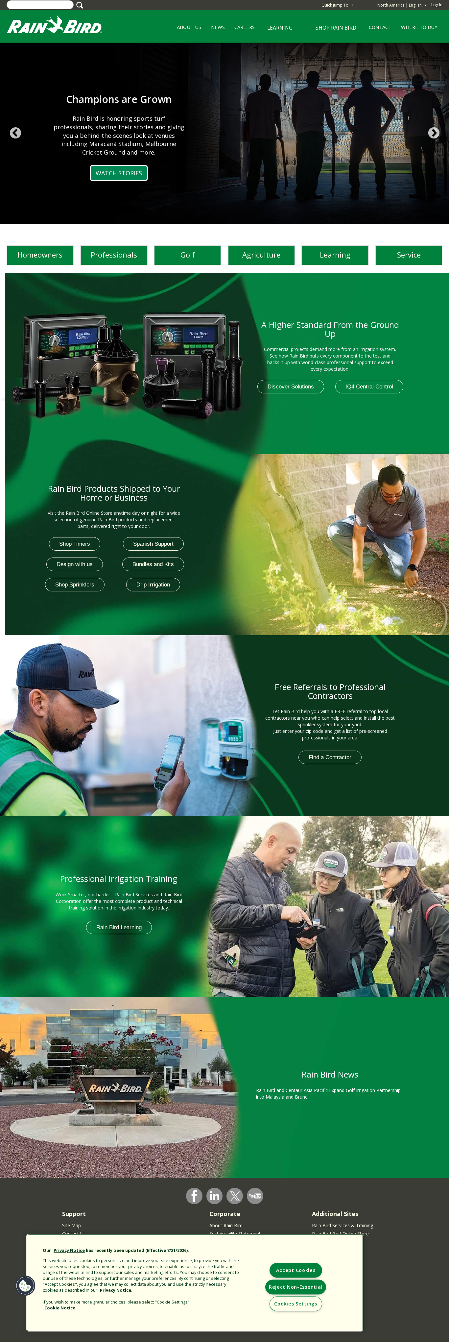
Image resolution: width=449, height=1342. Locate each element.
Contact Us (74, 1233)
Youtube (255, 1196)
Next (434, 133)
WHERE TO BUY (419, 27)
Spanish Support (153, 544)
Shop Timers (74, 544)
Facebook (194, 1196)
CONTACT (380, 27)
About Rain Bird (226, 1225)
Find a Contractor (330, 757)
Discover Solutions (291, 387)
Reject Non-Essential (295, 1287)
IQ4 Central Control (369, 387)
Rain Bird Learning (119, 927)
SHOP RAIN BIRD (336, 27)
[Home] (61, 26)
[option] (224, 133)
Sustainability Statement (235, 1233)
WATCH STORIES (119, 173)
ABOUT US (186, 29)
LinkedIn (214, 1195)
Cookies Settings (295, 1304)
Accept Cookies (296, 1270)
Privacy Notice (69, 1250)
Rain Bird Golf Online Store (340, 1233)
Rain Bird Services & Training (342, 1225)
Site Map (71, 1225)
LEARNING (276, 30)
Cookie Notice (59, 1308)
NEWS (218, 27)
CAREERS (242, 29)
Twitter (235, 1196)
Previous (15, 133)
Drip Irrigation (153, 585)
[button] (25, 1285)
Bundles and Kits (153, 564)
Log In (436, 5)
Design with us (75, 564)
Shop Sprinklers (74, 585)
